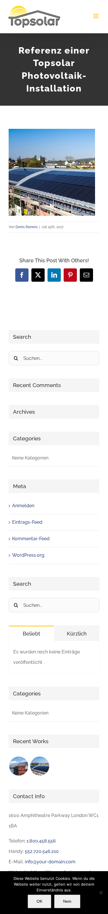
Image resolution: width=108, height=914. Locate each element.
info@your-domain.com (50, 861)
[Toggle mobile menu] (96, 16)
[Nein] (101, 892)
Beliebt (31, 634)
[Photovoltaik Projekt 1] (19, 766)
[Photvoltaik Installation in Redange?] (40, 766)
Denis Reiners (27, 227)
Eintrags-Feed (27, 522)
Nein (67, 901)
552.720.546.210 (42, 851)
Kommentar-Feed (31, 538)
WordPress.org (28, 555)
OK (39, 901)
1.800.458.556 (41, 841)
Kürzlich (77, 634)
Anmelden (23, 505)
